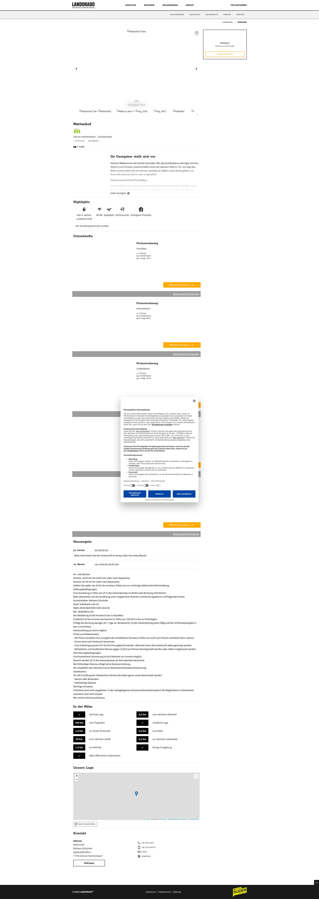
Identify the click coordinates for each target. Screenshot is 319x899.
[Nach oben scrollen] (316, 882)
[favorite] (197, 33)
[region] (136, 796)
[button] (136, 793)
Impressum (151, 892)
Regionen (149, 5)
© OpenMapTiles (193, 819)
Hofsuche (130, 5)
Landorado (227, 22)
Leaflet (147, 819)
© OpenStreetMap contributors (176, 819)
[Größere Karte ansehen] (196, 776)
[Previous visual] (76, 68)
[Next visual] (196, 68)
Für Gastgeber (239, 5)
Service (190, 5)
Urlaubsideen (170, 5)
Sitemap (177, 892)
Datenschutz (165, 892)
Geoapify (162, 819)
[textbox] (155, 176)
